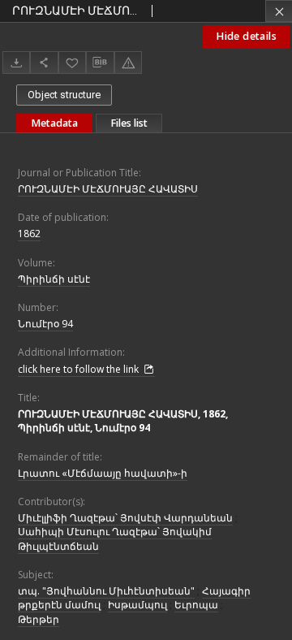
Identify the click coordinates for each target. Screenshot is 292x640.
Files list (129, 123)
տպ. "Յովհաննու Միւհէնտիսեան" (106, 591)
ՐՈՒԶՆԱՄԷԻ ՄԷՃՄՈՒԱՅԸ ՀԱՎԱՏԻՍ (108, 189)
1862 (29, 233)
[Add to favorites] (72, 62)
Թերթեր (38, 619)
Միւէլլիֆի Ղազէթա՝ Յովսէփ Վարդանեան (125, 518)
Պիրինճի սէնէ (54, 279)
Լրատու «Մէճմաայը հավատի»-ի (102, 473)
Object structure (64, 95)
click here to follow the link (79, 369)
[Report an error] (128, 62)
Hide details (246, 36)
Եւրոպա (196, 605)
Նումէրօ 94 (45, 324)
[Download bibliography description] (100, 62)
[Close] (278, 11)
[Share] (44, 62)
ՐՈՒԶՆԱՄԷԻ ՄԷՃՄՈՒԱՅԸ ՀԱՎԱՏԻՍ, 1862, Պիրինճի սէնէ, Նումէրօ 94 (123, 421)
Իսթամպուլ (137, 605)
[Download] (16, 62)
